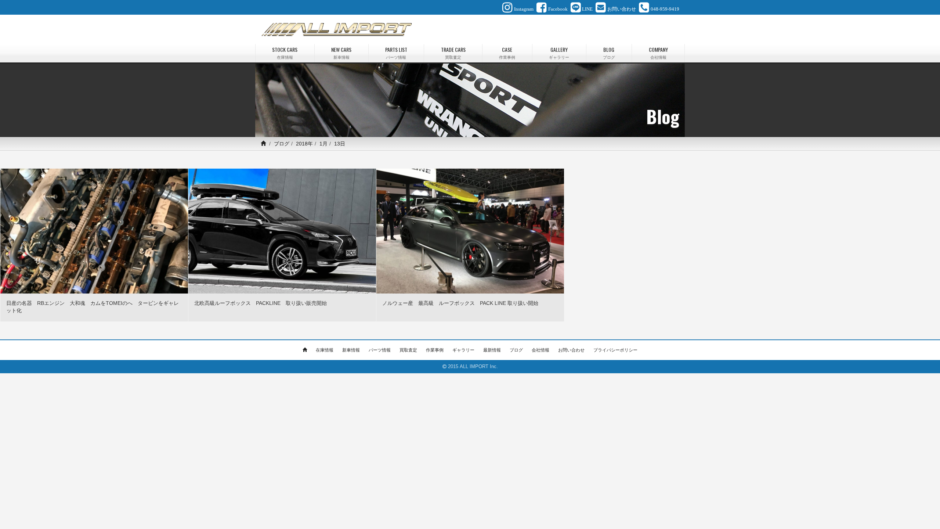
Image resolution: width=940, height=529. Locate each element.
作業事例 (435, 350)
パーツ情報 (380, 350)
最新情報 (492, 350)
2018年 (304, 144)
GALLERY (559, 53)
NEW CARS (341, 53)
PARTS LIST (396, 53)
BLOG (609, 53)
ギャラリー (463, 350)
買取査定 (408, 350)
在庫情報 (324, 350)
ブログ (281, 144)
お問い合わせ (571, 350)
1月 (323, 144)
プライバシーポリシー (615, 350)
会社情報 (540, 350)
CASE (507, 53)
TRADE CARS (453, 53)
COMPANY (658, 53)
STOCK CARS (284, 53)
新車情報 (351, 350)
